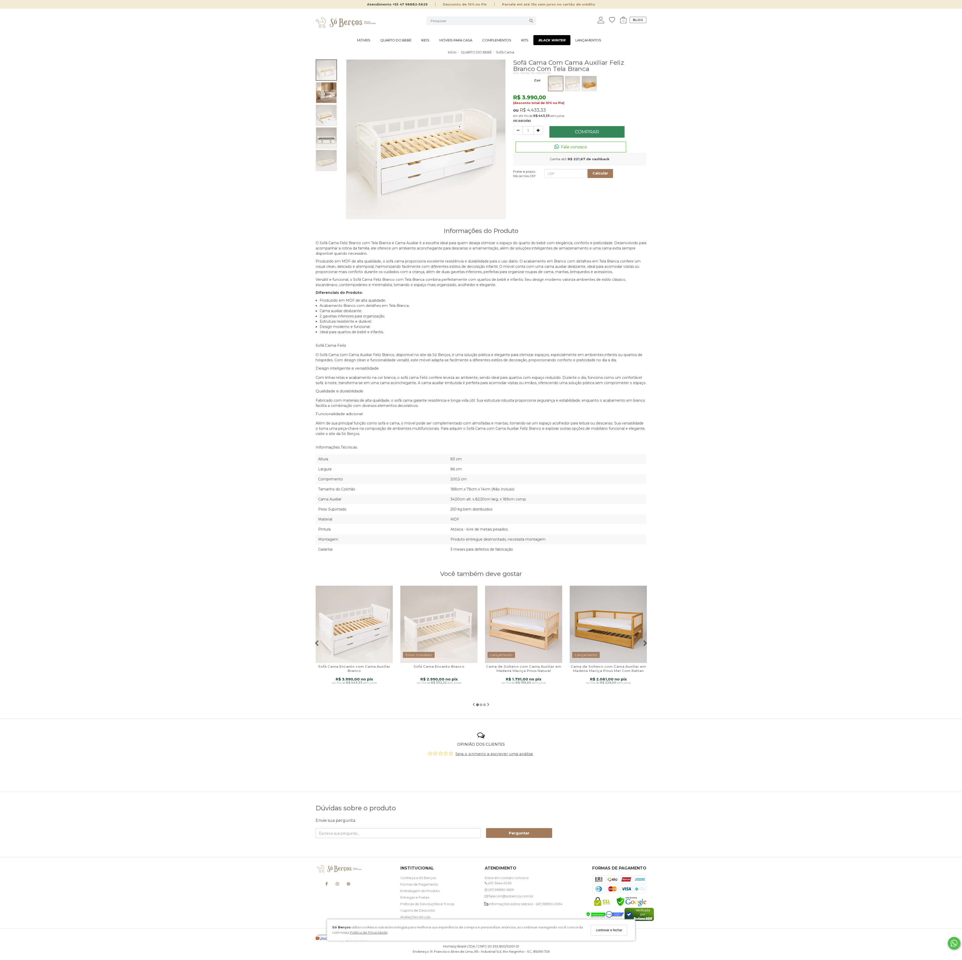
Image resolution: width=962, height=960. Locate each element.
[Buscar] (531, 20)
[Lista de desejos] (614, 20)
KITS (524, 40)
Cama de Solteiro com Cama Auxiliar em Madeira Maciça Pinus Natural (523, 668)
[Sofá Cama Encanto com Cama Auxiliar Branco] (354, 624)
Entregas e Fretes (414, 897)
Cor (537, 80)
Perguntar (519, 833)
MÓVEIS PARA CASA (455, 40)
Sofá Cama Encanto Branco (439, 666)
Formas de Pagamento (419, 884)
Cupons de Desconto (417, 910)
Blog (638, 20)
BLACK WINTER (551, 40)
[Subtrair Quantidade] (518, 130)
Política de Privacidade (369, 933)
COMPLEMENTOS (496, 40)
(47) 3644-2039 (499, 883)
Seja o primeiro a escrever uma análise (494, 753)
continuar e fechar (609, 930)
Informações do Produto (481, 230)
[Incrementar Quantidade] (538, 130)
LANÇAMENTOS (588, 40)
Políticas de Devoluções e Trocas (427, 904)
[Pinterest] (348, 885)
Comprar (587, 132)
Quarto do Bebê (395, 40)
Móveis (363, 40)
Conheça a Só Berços (418, 878)
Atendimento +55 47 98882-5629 (397, 4)
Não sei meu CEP (524, 176)
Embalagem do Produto (420, 891)
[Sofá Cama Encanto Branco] (438, 624)
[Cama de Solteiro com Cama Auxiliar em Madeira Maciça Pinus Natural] (523, 624)
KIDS (425, 40)
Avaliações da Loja (415, 917)
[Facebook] (326, 885)
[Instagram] (337, 885)
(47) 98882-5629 (501, 890)
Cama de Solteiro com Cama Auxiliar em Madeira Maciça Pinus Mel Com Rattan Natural (608, 670)
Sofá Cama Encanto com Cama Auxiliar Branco (354, 668)
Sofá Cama (329, 355)
